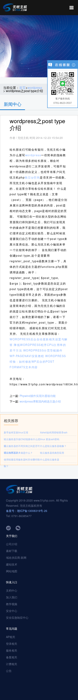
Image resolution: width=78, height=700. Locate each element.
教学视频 (11, 604)
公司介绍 (11, 544)
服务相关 (11, 650)
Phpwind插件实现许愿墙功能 (38, 396)
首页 (22, 87)
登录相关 (11, 643)
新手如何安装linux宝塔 (16, 432)
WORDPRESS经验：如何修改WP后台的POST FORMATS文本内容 (38, 361)
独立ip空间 (32, 177)
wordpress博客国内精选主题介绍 (40, 401)
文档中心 (11, 590)
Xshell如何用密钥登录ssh (53, 432)
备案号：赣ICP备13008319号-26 (26, 511)
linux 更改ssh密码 (49, 439)
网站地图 (11, 571)
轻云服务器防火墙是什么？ (18, 452)
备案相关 (11, 657)
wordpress (34, 87)
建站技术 (11, 564)
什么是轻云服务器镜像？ (53, 446)
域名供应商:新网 (16, 557)
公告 (9, 670)
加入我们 (11, 597)
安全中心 (11, 610)
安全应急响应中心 (17, 617)
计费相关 (11, 664)
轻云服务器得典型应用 (52, 452)
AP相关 (10, 636)
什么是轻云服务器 (49, 459)
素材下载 (11, 550)
